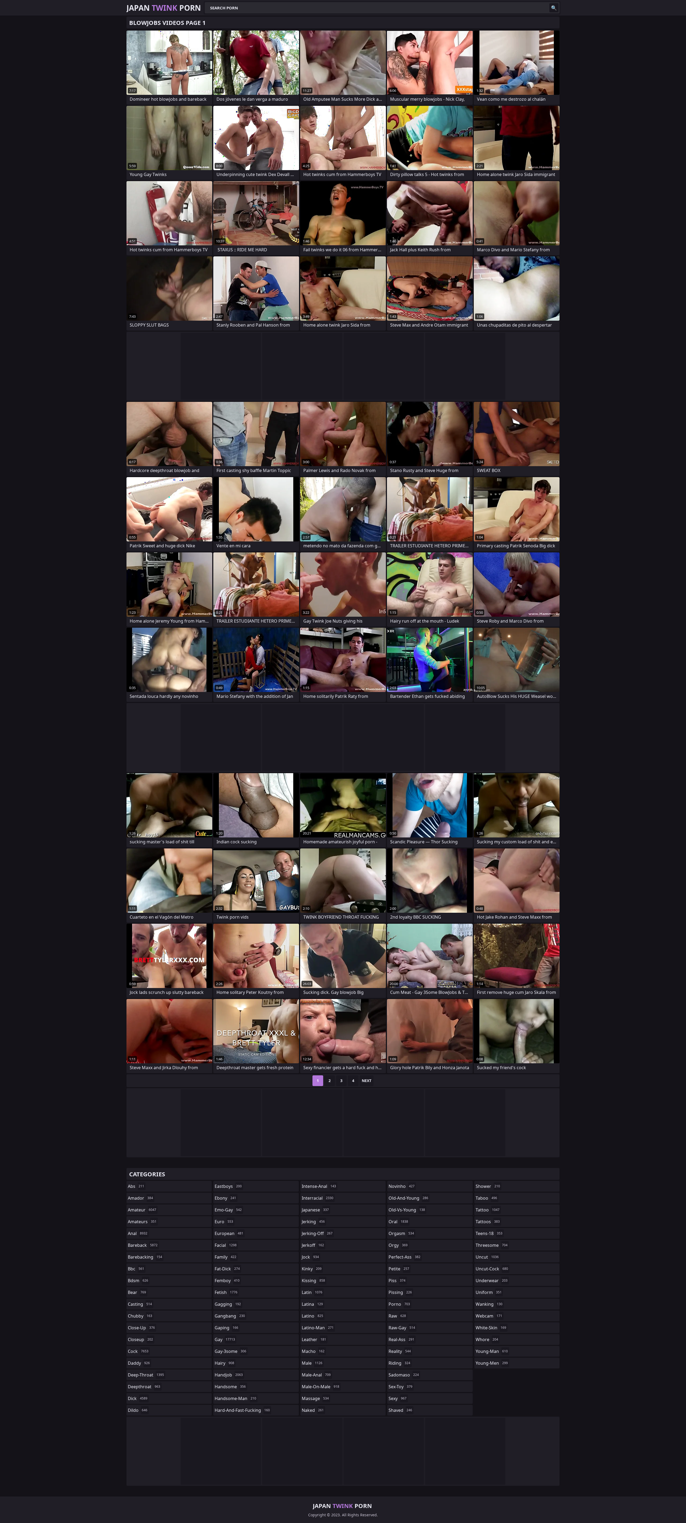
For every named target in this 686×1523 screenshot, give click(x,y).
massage (315, 1398)
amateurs (142, 1222)
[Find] (553, 7)
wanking (489, 1304)
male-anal (316, 1375)
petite (399, 1269)
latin (312, 1292)
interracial (317, 1198)
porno (399, 1304)
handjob (229, 1375)
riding (399, 1363)
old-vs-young (407, 1210)
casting (140, 1304)
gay (225, 1339)
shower (488, 1186)
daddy (139, 1363)
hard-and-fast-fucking (242, 1410)
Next (366, 1080)
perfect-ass (404, 1257)
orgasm (401, 1233)
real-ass (401, 1339)
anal (137, 1233)
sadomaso (404, 1375)
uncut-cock (492, 1269)
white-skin (491, 1328)
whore (487, 1339)
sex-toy (400, 1387)
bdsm (138, 1280)
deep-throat (146, 1375)
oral (398, 1222)
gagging (228, 1304)
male (312, 1363)
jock (310, 1257)
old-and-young (408, 1198)
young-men (492, 1363)
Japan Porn (163, 8)
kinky (312, 1269)
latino (312, 1316)
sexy (398, 1398)
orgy (398, 1245)
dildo (137, 1410)
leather (314, 1339)
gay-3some (230, 1351)
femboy (227, 1280)
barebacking (145, 1257)
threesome (492, 1245)
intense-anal (319, 1186)
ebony (225, 1198)
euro (224, 1222)
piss (397, 1280)
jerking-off (317, 1233)
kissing (313, 1280)
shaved (400, 1410)
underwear (492, 1280)
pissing (400, 1292)
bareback (143, 1245)
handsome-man (235, 1398)
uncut (487, 1257)
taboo (486, 1198)
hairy (224, 1363)
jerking (313, 1222)
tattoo (487, 1210)
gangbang (230, 1316)
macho (313, 1351)
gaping (226, 1328)
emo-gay (228, 1210)
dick (137, 1398)
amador (140, 1198)
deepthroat (144, 1387)
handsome (230, 1387)
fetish (226, 1292)
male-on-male (320, 1387)
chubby (140, 1316)
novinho (402, 1186)
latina (312, 1304)
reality (400, 1351)
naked (313, 1410)
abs (136, 1186)
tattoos (488, 1222)
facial (226, 1245)
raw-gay (402, 1328)
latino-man (318, 1328)
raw (397, 1316)
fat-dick (227, 1269)
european (229, 1233)
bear (137, 1292)
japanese (315, 1210)
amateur (142, 1210)
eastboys (228, 1186)
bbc (136, 1269)
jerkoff (313, 1245)
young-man (492, 1351)
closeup (140, 1339)
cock (138, 1351)
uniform (489, 1292)
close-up (141, 1328)
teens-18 (489, 1233)
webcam (489, 1316)
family (225, 1257)
